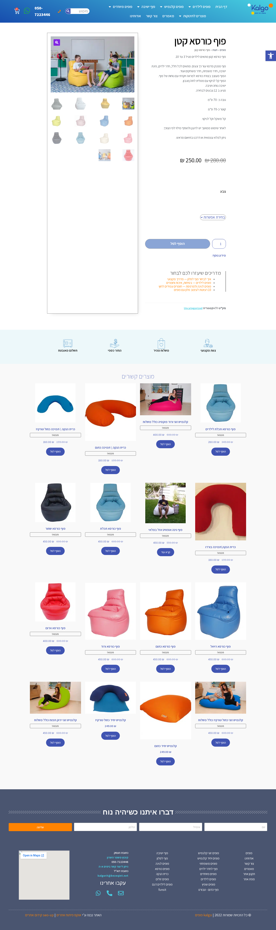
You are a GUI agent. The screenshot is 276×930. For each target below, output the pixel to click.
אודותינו (135, 16)
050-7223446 (120, 862)
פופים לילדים (202, 6)
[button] (270, 56)
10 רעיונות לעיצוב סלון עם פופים (192, 290)
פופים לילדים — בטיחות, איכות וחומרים (188, 283)
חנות (214, 50)
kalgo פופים (203, 915)
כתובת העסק (121, 853)
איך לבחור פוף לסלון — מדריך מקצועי (189, 279)
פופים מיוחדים (122, 6)
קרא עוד (165, 552)
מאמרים (168, 16)
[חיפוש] (68, 11)
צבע (223, 191)
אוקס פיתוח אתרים (68, 915)
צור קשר (152, 16)
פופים (223, 50)
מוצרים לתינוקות (194, 16)
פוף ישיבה (148, 6)
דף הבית (221, 6)
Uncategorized (193, 308)
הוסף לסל (178, 244)
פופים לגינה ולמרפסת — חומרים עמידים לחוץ (185, 286)
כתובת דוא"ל (121, 871)
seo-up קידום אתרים (39, 915)
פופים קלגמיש (174, 6)
